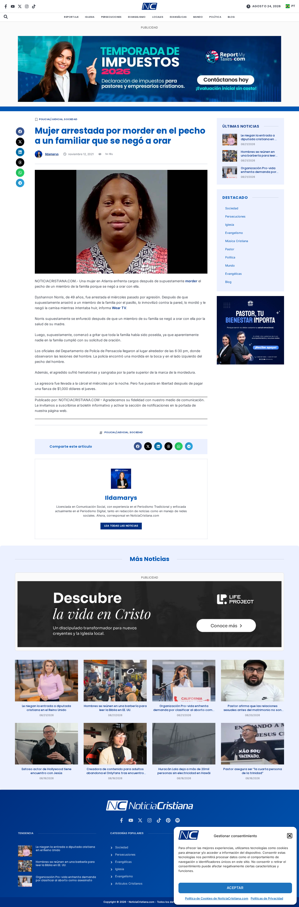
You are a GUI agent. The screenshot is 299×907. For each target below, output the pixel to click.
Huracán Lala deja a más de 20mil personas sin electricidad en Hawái (183, 771)
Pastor (229, 249)
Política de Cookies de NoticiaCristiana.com (216, 898)
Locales (157, 16)
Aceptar (235, 888)
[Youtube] (13, 6)
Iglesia (89, 16)
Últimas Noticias (240, 126)
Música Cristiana (236, 241)
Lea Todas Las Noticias (121, 525)
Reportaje (71, 16)
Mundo (198, 16)
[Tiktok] (34, 6)
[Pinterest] (168, 820)
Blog (231, 16)
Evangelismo (137, 16)
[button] (289, 835)
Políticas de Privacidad (267, 898)
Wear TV (119, 308)
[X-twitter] (20, 6)
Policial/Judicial (51, 119)
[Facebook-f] (6, 6)
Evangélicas (178, 16)
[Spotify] (177, 820)
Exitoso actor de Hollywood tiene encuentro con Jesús (46, 771)
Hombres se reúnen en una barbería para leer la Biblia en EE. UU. (258, 155)
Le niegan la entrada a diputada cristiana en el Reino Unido (259, 139)
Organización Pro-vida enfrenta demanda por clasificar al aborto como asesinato (258, 174)
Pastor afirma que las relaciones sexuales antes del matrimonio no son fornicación (252, 710)
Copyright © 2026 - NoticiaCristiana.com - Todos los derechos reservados (149, 901)
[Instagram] (27, 6)
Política (215, 16)
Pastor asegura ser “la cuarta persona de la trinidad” (252, 771)
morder (191, 281)
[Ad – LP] (149, 646)
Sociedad (70, 119)
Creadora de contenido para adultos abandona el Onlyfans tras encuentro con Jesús (115, 773)
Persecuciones (111, 16)
